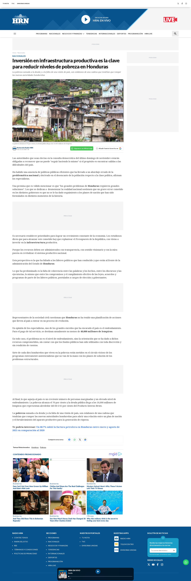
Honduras (35, 447)
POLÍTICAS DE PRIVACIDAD (25, 553)
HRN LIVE (148, 34)
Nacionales (21, 53)
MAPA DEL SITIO (21, 541)
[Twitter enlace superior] (178, 3)
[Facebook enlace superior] (182, 3)
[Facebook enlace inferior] (157, 564)
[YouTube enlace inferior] (153, 564)
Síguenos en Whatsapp (83, 148)
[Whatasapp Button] (186, 562)
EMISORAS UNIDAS (23, 3)
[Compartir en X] (80, 439)
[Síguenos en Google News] (85, 439)
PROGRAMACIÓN (135, 34)
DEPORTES (121, 34)
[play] (98, 571)
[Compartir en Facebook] (69, 439)
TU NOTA (6, 3)
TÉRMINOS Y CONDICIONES (26, 549)
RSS (15, 545)
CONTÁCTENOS (21, 538)
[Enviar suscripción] (174, 550)
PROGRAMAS (41, 34)
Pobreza (43, 447)
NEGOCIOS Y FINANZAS (72, 34)
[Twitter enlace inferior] (148, 564)
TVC (12, 3)
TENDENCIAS (91, 34)
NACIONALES (54, 34)
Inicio (14, 53)
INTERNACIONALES (107, 34)
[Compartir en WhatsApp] (74, 439)
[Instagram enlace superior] (186, 3)
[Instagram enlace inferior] (162, 564)
